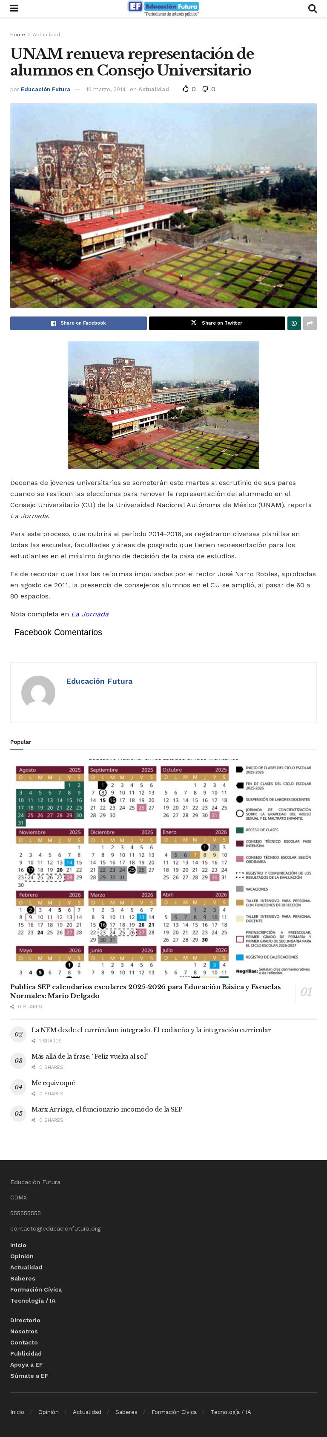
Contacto (24, 1342)
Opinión (22, 1256)
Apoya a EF (26, 1364)
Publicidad (26, 1353)
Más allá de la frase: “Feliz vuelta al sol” (90, 1056)
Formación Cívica (36, 1289)
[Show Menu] (14, 8)
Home (17, 35)
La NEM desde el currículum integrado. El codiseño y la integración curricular (151, 1030)
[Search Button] (312, 8)
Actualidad (46, 35)
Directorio (25, 1320)
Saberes (22, 1278)
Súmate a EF (29, 1375)
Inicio (18, 1245)
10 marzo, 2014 (106, 89)
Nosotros (24, 1331)
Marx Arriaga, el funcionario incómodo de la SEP (107, 1109)
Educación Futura (45, 89)
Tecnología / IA (32, 1300)
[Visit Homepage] (163, 8)
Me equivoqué (53, 1083)
